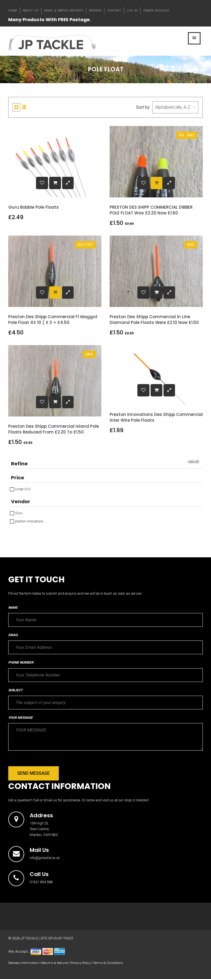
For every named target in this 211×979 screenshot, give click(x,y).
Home (12, 10)
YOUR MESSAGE (20, 718)
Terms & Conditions (108, 963)
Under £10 (22, 489)
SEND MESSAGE (33, 773)
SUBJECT (15, 690)
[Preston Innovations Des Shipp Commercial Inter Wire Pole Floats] (156, 390)
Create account (156, 10)
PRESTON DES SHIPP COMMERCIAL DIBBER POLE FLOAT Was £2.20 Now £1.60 (151, 210)
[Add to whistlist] (42, 183)
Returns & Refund (54, 963)
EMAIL (13, 635)
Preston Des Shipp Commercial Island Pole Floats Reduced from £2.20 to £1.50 (53, 429)
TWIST (68, 938)
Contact (114, 10)
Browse (95, 10)
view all (193, 462)
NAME (13, 607)
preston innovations (28, 521)
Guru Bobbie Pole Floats (33, 207)
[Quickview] (68, 183)
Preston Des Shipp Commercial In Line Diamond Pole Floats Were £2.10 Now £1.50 (154, 319)
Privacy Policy (81, 963)
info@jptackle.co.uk (45, 858)
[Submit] (156, 183)
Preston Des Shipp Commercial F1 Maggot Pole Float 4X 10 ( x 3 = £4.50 (53, 319)
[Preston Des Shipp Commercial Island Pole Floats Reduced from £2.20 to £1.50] (55, 402)
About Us (30, 10)
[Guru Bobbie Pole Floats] (55, 183)
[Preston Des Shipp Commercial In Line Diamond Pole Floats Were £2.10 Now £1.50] (156, 292)
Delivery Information (23, 963)
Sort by (143, 107)
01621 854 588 (41, 882)
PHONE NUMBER (21, 662)
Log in (132, 10)
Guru (18, 513)
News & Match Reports (63, 10)
